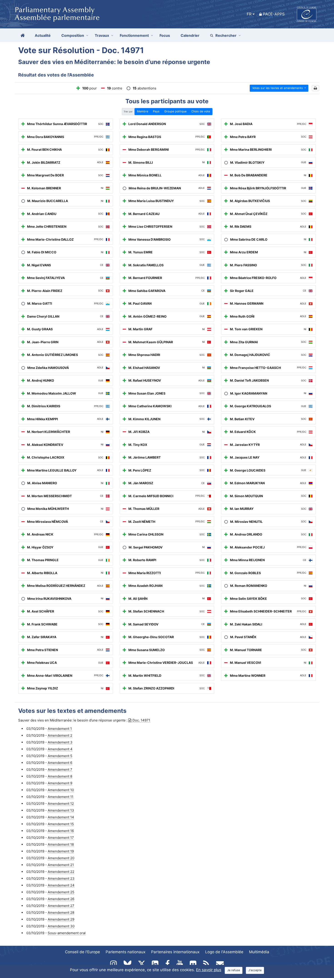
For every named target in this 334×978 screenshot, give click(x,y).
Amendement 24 (61, 885)
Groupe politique (175, 111)
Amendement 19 (61, 851)
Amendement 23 (61, 878)
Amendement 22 (61, 871)
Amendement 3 (60, 742)
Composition (72, 35)
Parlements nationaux (125, 952)
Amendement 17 (61, 837)
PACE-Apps (274, 14)
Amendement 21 (61, 865)
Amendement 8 (60, 776)
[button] (315, 88)
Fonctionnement (134, 35)
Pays (156, 111)
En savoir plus (208, 970)
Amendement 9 (60, 783)
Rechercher (226, 35)
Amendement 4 (60, 749)
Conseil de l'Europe (82, 952)
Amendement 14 (61, 817)
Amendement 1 (60, 728)
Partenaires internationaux (175, 952)
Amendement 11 (60, 797)
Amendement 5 (60, 756)
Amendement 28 (61, 912)
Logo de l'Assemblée (224, 952)
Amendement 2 (60, 735)
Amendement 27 (61, 906)
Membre (142, 111)
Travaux (102, 35)
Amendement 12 (61, 803)
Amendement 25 (61, 892)
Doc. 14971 (141, 720)
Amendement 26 (61, 899)
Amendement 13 (61, 810)
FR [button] (249, 14)
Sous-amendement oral (67, 933)
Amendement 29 (61, 919)
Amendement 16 (61, 831)
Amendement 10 (61, 790)
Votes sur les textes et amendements (278, 88)
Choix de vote (200, 111)
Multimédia (259, 952)
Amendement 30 (61, 926)
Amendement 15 (61, 824)
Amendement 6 (60, 763)
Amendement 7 (60, 769)
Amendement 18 (61, 844)
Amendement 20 (61, 858)
